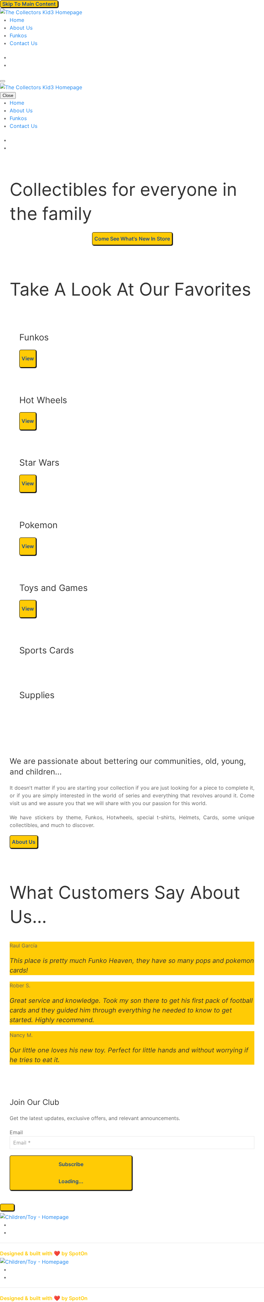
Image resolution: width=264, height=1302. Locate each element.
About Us (21, 27)
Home (17, 20)
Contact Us (23, 43)
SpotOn (78, 1253)
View (28, 358)
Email (16, 1132)
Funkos (18, 35)
